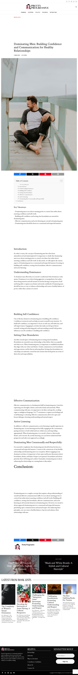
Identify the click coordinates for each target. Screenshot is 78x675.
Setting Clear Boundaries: (26, 192)
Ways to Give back (32, 659)
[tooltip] (67, 2)
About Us (30, 665)
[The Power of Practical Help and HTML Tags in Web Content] (19, 564)
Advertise (30, 656)
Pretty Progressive (28, 545)
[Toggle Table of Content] (60, 181)
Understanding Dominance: (27, 188)
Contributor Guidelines (34, 662)
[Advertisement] (39, 30)
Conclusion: (20, 201)
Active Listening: (24, 197)
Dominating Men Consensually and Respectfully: (32, 199)
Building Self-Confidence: (26, 190)
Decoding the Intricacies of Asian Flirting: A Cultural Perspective (23, 608)
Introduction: (23, 186)
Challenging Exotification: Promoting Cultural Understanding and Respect (53, 601)
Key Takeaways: (25, 184)
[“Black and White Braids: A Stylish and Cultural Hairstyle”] (58, 564)
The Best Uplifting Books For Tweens (69, 598)
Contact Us (30, 668)
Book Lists (17, 17)
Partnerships (30, 652)
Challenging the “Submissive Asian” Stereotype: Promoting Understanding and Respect (38, 601)
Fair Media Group (73, 672)
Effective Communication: (26, 194)
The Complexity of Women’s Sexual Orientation (8, 609)
